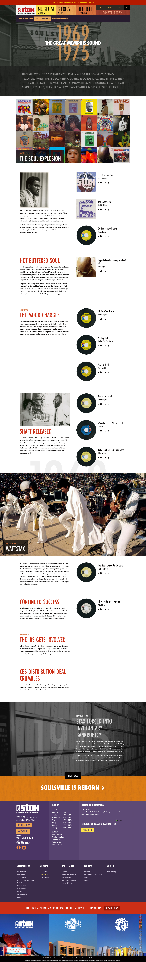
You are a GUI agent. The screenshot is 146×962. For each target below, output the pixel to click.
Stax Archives (21, 886)
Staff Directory (111, 871)
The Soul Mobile (67, 883)
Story (64, 10)
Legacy (64, 871)
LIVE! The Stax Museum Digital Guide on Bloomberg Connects (73, 2)
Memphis (20, 891)
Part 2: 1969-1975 (43, 18)
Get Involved (66, 877)
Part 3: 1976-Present (60, 18)
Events (110, 7)
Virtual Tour (21, 874)
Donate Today (112, 13)
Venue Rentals (22, 894)
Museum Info (21, 871)
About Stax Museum (69, 874)
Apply (19, 897)
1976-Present (44, 877)
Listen (100, 182)
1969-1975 (44, 874)
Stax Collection (22, 877)
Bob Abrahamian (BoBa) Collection (25, 881)
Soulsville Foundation (69, 880)
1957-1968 (44, 871)
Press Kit (87, 871)
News (100, 7)
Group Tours (21, 889)
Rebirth (86, 10)
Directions (24, 825)
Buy (107, 182)
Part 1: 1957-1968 (26, 18)
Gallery (119, 7)
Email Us (23, 831)
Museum (46, 10)
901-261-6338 (24, 838)
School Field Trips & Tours (93, 874)
